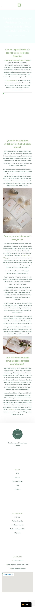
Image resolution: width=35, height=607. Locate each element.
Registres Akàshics (12, 80)
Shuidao (11, 409)
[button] (19, 5)
